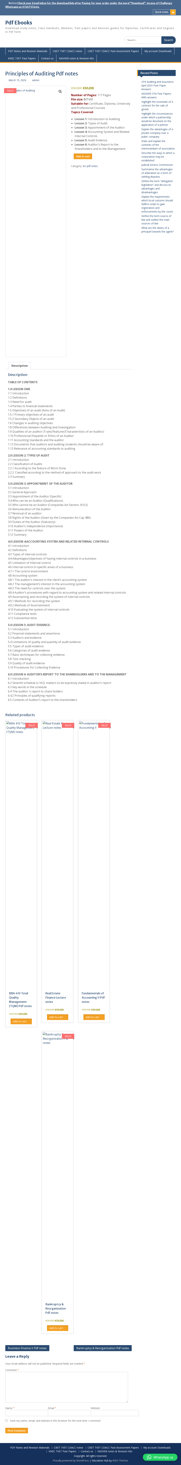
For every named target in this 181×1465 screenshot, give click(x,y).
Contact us (47, 58)
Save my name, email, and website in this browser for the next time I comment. (55, 1420)
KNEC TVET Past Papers (22, 58)
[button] (60, 91)
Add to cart (83, 156)
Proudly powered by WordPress (71, 1460)
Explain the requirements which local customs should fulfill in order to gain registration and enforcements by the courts (157, 204)
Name (9, 1408)
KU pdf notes (90, 166)
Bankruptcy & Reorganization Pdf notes (102, 1348)
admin (35, 80)
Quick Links (161, 12)
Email (52, 1408)
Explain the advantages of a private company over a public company (157, 132)
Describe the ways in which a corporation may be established (157, 156)
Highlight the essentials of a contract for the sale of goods (157, 105)
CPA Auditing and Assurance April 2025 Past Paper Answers (157, 85)
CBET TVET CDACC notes (67, 51)
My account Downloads (158, 51)
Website (95, 1408)
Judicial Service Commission (157, 164)
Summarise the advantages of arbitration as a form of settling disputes (157, 173)
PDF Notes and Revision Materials (27, 51)
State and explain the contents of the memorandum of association (158, 144)
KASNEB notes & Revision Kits (76, 58)
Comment (12, 1370)
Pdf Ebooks (18, 22)
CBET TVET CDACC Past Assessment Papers (113, 51)
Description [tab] (19, 366)
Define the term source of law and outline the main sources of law (156, 219)
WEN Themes (120, 1460)
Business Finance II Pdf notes (27, 1348)
